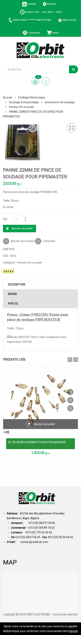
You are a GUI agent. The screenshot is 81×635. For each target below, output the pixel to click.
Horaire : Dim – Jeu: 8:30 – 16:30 (43, 11)
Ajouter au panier (22, 228)
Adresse (51, 3)
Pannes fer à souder (21, 107)
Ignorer (73, 631)
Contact (31, 3)
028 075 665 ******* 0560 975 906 (32, 19)
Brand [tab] (12, 294)
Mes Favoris (69, 19)
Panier (55, 32)
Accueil (7, 97)
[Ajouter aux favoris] (70, 392)
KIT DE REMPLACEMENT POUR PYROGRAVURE (37, 442)
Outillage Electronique (31, 97)
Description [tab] (16, 284)
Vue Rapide (70, 408)
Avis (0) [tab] (13, 303)
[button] (71, 127)
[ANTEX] (8, 271)
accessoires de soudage (60, 102)
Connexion (34, 32)
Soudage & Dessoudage (24, 102)
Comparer (49, 240)
